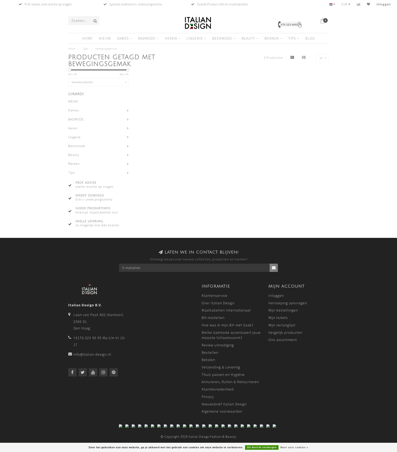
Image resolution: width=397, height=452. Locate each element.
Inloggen (384, 4)
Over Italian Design (218, 303)
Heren (171, 38)
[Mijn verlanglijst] (368, 4)
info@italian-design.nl (92, 354)
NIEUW (105, 38)
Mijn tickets (278, 317)
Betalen (208, 359)
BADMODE (146, 38)
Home (87, 38)
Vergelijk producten (285, 332)
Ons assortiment (282, 339)
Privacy (208, 396)
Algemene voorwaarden (222, 411)
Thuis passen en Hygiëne (223, 374)
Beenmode (222, 38)
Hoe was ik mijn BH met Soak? (228, 325)
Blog (310, 38)
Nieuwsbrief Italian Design (224, 404)
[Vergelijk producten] (359, 4)
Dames (123, 38)
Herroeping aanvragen (287, 303)
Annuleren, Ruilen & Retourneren (230, 381)
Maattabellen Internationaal (226, 310)
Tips (292, 38)
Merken (271, 38)
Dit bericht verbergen (261, 447)
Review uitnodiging (218, 345)
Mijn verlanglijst (281, 325)
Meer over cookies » (294, 447)
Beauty (248, 38)
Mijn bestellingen (283, 310)
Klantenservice (214, 295)
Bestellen (210, 352)
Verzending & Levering (221, 367)
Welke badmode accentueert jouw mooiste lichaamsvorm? (231, 335)
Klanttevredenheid (218, 389)
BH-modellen (213, 317)
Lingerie (194, 38)
